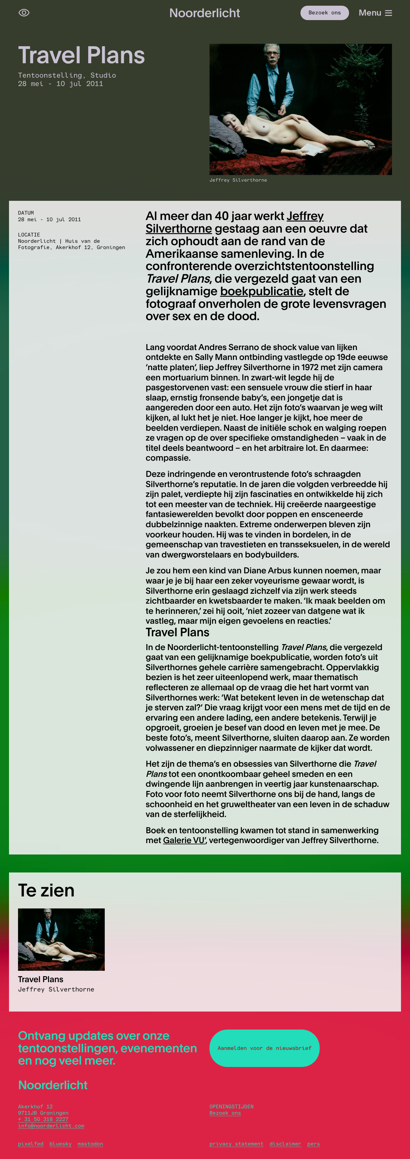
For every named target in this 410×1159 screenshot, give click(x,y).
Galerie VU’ (184, 840)
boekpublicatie (261, 291)
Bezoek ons (225, 1113)
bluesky (61, 1144)
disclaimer (285, 1144)
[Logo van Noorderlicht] (205, 13)
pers (313, 1144)
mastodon (90, 1144)
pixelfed (31, 1144)
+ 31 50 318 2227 (43, 1119)
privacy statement (237, 1144)
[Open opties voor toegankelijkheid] (24, 13)
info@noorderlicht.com (51, 1126)
